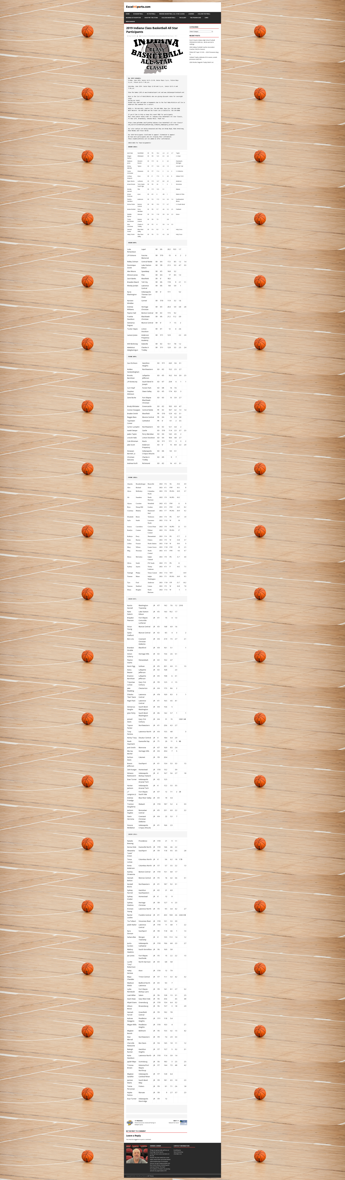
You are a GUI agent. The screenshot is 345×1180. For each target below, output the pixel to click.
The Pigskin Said (195, 17)
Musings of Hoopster (133, 17)
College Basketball (168, 17)
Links (206, 17)
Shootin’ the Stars (151, 17)
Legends (191, 14)
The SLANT (182, 17)
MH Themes (151, 1176)
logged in (136, 1139)
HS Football (151, 14)
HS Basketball (138, 14)
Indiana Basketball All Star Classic (172, 14)
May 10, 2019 (132, 36)
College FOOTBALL (204, 14)
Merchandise (130, 21)
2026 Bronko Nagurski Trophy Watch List (201, 62)
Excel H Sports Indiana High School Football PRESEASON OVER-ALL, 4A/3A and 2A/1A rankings (202, 42)
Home (128, 14)
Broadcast (144, 36)
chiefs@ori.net (178, 1154)
